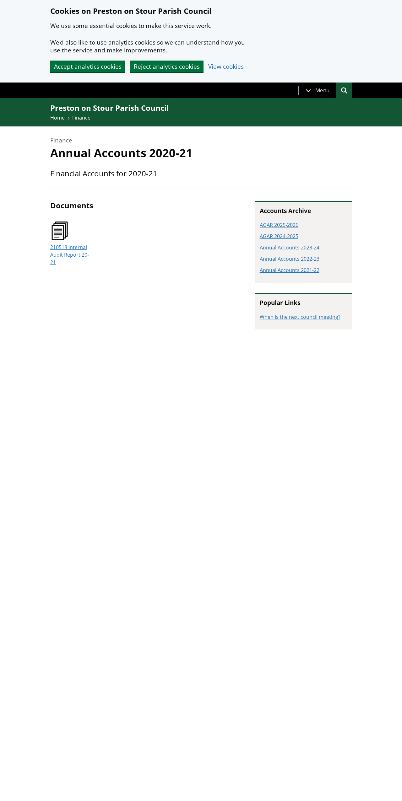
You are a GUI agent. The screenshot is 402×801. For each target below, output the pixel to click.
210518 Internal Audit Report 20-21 (69, 255)
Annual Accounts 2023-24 (289, 247)
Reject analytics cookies (167, 66)
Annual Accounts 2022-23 (289, 258)
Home (57, 117)
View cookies (226, 67)
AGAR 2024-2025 (279, 236)
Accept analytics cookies (88, 66)
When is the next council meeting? (300, 316)
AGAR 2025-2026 (279, 225)
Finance (81, 117)
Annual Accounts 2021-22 (289, 270)
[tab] (317, 90)
